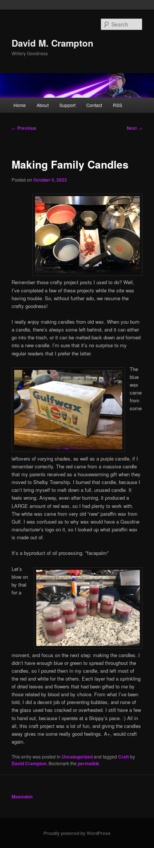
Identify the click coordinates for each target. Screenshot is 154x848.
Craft (123, 756)
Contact (94, 105)
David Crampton (29, 763)
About (43, 105)
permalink (88, 763)
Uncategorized (77, 756)
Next (134, 128)
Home (19, 105)
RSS (117, 105)
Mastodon (22, 796)
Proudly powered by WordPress (77, 833)
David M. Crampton (52, 43)
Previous (24, 128)
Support (67, 105)
